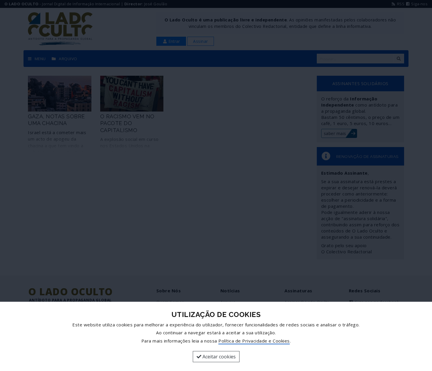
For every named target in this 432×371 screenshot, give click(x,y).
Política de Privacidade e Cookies (254, 341)
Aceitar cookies (218, 356)
